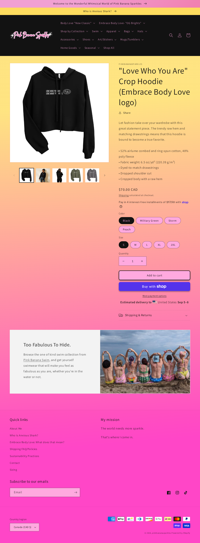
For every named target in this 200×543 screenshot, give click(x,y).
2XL (173, 245)
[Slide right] (104, 175)
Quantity (124, 253)
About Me (16, 428)
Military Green (149, 220)
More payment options (155, 295)
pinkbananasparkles (161, 533)
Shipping (124, 195)
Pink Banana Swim (36, 360)
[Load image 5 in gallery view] (92, 175)
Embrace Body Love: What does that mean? (37, 442)
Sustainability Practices (24, 456)
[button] (77, 23)
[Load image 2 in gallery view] (43, 175)
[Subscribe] (75, 492)
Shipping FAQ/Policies (23, 449)
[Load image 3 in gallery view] (59, 175)
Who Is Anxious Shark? (24, 435)
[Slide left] (14, 175)
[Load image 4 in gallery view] (76, 175)
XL (159, 245)
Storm (173, 220)
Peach (127, 229)
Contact (15, 463)
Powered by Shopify (180, 533)
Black (126, 220)
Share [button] (126, 112)
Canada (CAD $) (22, 527)
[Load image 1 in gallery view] (26, 175)
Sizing (13, 469)
